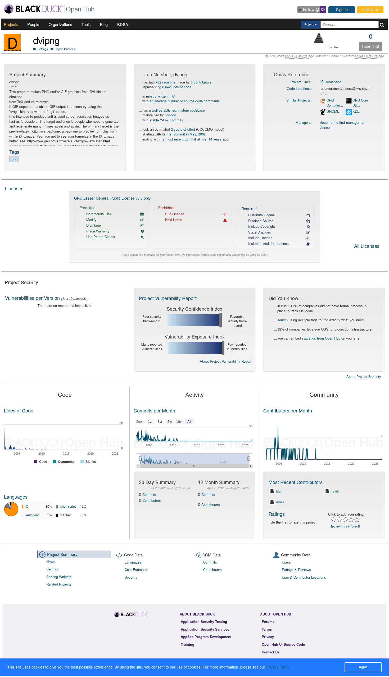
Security (131, 577)
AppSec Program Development (206, 636)
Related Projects (59, 584)
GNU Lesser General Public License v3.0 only (112, 198)
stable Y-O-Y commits (166, 119)
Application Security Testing (204, 621)
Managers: (304, 122)
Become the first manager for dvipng (342, 125)
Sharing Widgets (58, 576)
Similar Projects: (299, 100)
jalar (279, 491)
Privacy (268, 636)
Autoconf (32, 515)
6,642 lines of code (176, 86)
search (282, 319)
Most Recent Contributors (296, 481)
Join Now (370, 9)
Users (286, 562)
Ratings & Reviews (296, 569)
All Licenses (366, 246)
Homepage (332, 81)
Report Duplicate (65, 49)
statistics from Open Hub (321, 338)
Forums (268, 621)
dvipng (46, 40)
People (33, 24)
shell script (68, 506)
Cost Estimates (136, 569)
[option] (194, 226)
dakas (280, 502)
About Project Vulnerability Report (225, 361)
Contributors (151, 500)
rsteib (335, 491)
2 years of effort (183, 129)
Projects (11, 24)
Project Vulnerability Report (168, 297)
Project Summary (62, 554)
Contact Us (270, 651)
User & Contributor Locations (304, 577)
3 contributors (201, 82)
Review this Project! (344, 526)
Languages (16, 496)
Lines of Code (18, 410)
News (50, 561)
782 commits (165, 82)
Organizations (60, 24)
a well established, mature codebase (177, 110)
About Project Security (363, 376)
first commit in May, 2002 (186, 134)
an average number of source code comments (185, 100)
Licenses (14, 188)
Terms (267, 629)
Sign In (342, 9)
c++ (14, 159)
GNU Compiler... (335, 103)
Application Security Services (205, 629)
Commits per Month (154, 410)
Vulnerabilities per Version (32, 297)
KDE (356, 111)
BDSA (122, 24)
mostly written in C (160, 96)
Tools (86, 24)
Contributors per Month (287, 410)
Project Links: (301, 81)
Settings (43, 49)
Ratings (277, 513)
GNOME (333, 111)
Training (187, 644)
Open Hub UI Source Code (283, 644)
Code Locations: (299, 88)
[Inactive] (319, 38)
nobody (170, 114)
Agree (363, 667)
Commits (149, 494)
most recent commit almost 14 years (193, 139)
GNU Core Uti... (360, 103)
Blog (104, 24)
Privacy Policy (277, 667)
